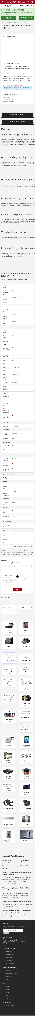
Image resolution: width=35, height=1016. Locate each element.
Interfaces (6, 426)
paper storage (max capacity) (6, 395)
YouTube (7, 989)
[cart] (32, 2)
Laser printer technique (6, 355)
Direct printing (5, 464)
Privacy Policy (8, 960)
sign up (6, 933)
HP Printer (25, 607)
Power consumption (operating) (6, 307)
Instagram (7, 992)
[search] (29, 2)
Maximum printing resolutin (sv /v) (6, 300)
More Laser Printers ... (17, 115)
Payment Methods (9, 954)
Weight (5, 438)
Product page (5, 534)
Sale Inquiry (8, 970)
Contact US (7, 1013)
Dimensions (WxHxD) (6, 434)
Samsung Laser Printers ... (17, 122)
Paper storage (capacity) (5, 388)
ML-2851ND (4, 162)
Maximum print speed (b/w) (6, 292)
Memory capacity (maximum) (6, 493)
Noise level (6, 383)
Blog (6, 979)
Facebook (7, 986)
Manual (5, 539)
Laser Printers (9, 22)
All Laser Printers (8, 6)
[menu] (2, 2)
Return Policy (8, 957)
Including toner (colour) (6, 417)
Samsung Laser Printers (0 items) (26, 17)
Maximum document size (5, 361)
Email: (5, 930)
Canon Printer (8, 612)
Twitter (7, 995)
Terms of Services (9, 963)
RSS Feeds (8, 998)
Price (4, 546)
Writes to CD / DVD (6, 469)
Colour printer (5, 286)
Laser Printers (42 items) (9, 17)
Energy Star (6, 445)
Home (2, 22)
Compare (17, 589)
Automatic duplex (5, 459)
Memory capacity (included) (6, 316)
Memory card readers (6, 517)
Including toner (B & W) (6, 349)
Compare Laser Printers (11, 973)
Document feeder (5, 336)
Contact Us (8, 976)
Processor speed (5, 322)
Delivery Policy (9, 951)
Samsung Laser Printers (26, 6)
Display (5, 478)
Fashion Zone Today (10, 1005)
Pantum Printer (8, 607)
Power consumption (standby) (6, 410)
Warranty (5, 543)
